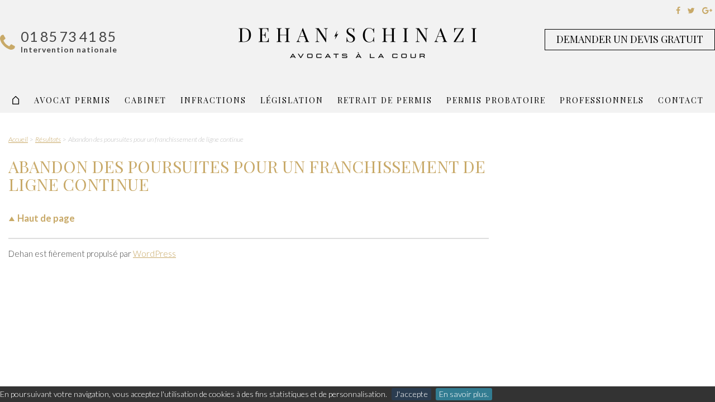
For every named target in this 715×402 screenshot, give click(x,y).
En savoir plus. (464, 394)
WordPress (154, 253)
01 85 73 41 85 (68, 36)
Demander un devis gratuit (629, 39)
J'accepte (411, 394)
